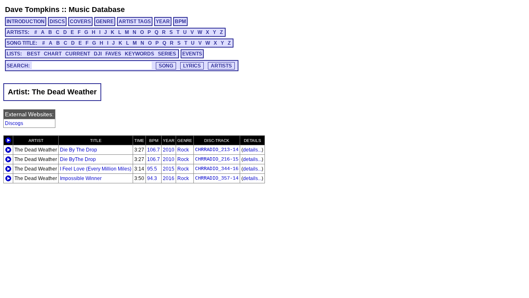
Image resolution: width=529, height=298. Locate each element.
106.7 (153, 150)
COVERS (80, 21)
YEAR (163, 21)
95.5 (152, 169)
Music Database (97, 9)
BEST (33, 54)
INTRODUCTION (26, 21)
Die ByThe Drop (78, 159)
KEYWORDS (139, 54)
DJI (98, 54)
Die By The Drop (78, 150)
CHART (53, 54)
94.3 (152, 178)
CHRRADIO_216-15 (216, 159)
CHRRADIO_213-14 (216, 150)
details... (252, 150)
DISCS (57, 21)
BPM (180, 21)
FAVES (113, 54)
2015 (168, 169)
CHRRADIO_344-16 (216, 169)
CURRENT (77, 54)
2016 (168, 178)
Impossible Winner (81, 178)
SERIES (167, 54)
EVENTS (192, 54)
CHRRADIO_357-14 (216, 178)
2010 (168, 150)
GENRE (105, 21)
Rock (183, 150)
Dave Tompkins (32, 9)
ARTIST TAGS (135, 21)
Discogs (14, 123)
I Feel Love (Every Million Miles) (95, 169)
